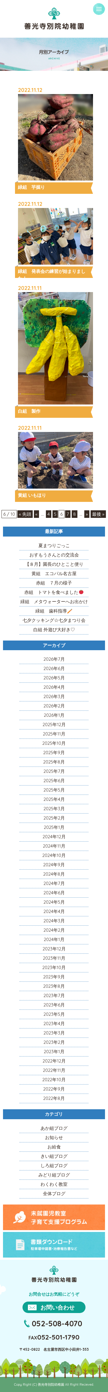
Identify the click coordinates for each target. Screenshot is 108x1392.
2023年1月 (54, 1051)
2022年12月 (54, 1061)
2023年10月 (54, 967)
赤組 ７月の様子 (54, 583)
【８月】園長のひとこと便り (54, 564)
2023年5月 (54, 1014)
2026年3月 (54, 696)
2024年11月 (54, 846)
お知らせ (54, 1137)
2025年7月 (54, 771)
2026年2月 (54, 706)
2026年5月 (54, 678)
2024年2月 (54, 930)
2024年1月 (54, 939)
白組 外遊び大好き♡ (54, 629)
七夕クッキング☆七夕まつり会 (54, 620)
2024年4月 (54, 911)
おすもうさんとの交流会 (54, 555)
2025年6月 (54, 780)
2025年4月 (54, 799)
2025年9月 (54, 752)
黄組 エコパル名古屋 (54, 573)
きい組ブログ (54, 1156)
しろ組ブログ (54, 1165)
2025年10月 (54, 743)
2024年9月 (54, 865)
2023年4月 (54, 1023)
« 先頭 (25, 514)
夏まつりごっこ (54, 545)
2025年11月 (54, 734)
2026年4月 (54, 687)
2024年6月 (54, 893)
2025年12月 (54, 724)
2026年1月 (54, 715)
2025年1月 (54, 827)
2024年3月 (54, 921)
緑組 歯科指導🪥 (54, 611)
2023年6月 (54, 1005)
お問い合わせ (57, 1307)
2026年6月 (54, 668)
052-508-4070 (57, 1323)
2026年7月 (54, 659)
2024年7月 (54, 883)
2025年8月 (54, 762)
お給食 (54, 1147)
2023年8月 (54, 986)
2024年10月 (54, 855)
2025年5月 (54, 790)
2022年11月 (54, 1070)
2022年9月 (54, 1089)
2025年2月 (54, 818)
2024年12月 (54, 836)
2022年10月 (54, 1079)
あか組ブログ (54, 1128)
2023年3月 (54, 1033)
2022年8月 (54, 1098)
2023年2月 (54, 1042)
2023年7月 (54, 995)
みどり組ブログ (54, 1175)
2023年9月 (54, 977)
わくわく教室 (54, 1184)
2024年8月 (54, 874)
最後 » (98, 514)
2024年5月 (54, 902)
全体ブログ (54, 1193)
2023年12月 (54, 949)
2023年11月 (54, 958)
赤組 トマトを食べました (51, 592)
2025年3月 (54, 808)
